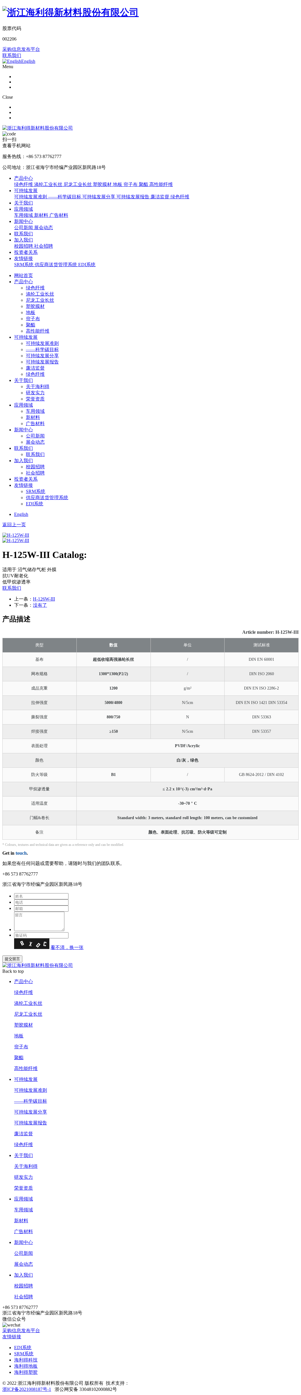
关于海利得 (37, 386)
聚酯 (30, 324)
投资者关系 (26, 252)
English (21, 514)
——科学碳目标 (42, 349)
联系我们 (11, 55)
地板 (30, 312)
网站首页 (23, 275)
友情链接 (23, 258)
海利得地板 (26, 1366)
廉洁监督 (35, 367)
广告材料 (35, 423)
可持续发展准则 (42, 343)
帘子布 (33, 318)
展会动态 (35, 442)
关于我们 (23, 202)
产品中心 (23, 178)
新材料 (33, 417)
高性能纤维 (37, 330)
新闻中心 (23, 221)
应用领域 (23, 209)
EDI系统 (34, 503)
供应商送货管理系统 (47, 497)
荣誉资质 (35, 398)
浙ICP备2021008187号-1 (26, 1389)
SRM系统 (35, 491)
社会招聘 (35, 472)
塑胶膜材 (35, 306)
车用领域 (35, 411)
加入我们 (23, 239)
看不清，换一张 (67, 947)
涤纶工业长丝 (40, 293)
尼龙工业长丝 (40, 300)
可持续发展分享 (42, 355)
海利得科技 (26, 1359)
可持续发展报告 (42, 361)
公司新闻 (35, 435)
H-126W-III (44, 598)
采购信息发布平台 (21, 49)
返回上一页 (14, 524)
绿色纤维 (35, 287)
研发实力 (35, 392)
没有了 (40, 605)
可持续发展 (26, 190)
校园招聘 (35, 466)
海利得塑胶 (26, 1372)
